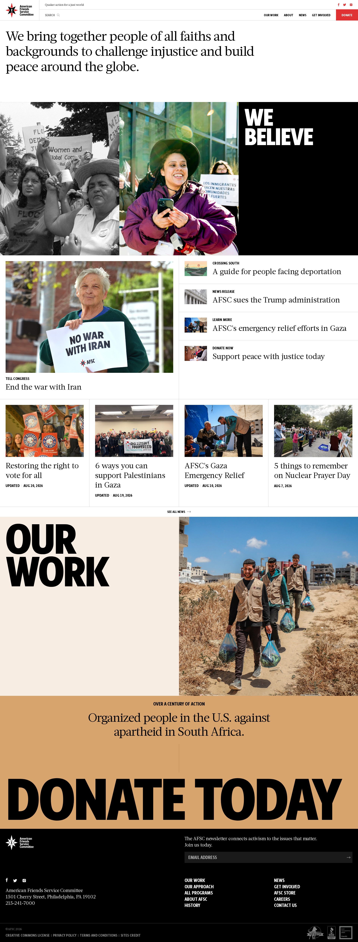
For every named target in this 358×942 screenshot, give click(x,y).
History (192, 905)
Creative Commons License (28, 935)
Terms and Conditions (98, 935)
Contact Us (285, 905)
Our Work (195, 880)
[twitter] (344, 4)
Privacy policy (64, 935)
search (58, 15)
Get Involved (287, 886)
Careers (282, 899)
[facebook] (338, 4)
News (279, 880)
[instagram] (351, 4)
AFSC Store (285, 892)
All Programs (199, 892)
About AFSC (196, 899)
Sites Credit (131, 935)
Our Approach (199, 886)
